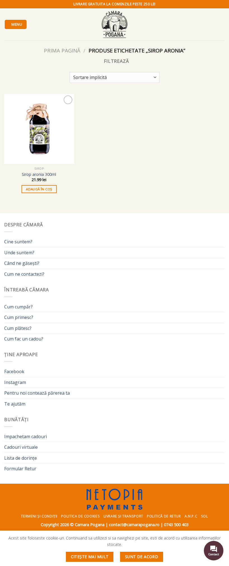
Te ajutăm (14, 404)
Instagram (15, 382)
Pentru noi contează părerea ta (37, 393)
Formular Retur (20, 469)
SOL (204, 516)
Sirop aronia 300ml (39, 174)
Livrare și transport (123, 516)
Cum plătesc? (18, 328)
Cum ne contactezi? (24, 274)
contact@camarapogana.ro (134, 524)
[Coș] (222, 24)
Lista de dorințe (20, 458)
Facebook (14, 371)
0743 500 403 (176, 524)
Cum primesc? (18, 317)
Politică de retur (164, 516)
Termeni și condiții (39, 516)
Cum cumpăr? (18, 307)
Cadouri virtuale (21, 447)
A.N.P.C (191, 516)
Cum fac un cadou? (23, 339)
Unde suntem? (19, 253)
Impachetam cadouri (25, 436)
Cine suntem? (18, 242)
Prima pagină (62, 50)
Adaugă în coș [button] (39, 189)
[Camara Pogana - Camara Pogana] (114, 24)
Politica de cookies (80, 516)
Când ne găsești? (21, 263)
